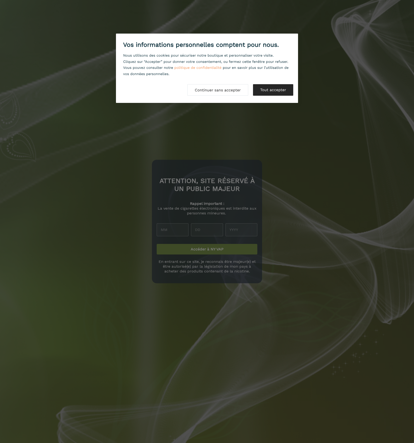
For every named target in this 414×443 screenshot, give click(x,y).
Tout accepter (273, 90)
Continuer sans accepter (218, 90)
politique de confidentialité (198, 67)
